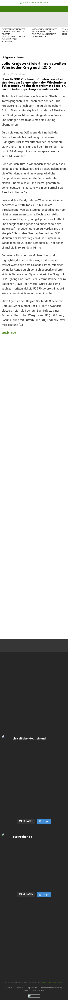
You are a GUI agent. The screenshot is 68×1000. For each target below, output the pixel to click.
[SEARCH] (64, 9)
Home (9, 988)
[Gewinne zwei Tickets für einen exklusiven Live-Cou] (34, 863)
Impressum (32, 988)
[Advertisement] (34, 598)
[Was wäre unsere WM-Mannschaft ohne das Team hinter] (34, 765)
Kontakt (19, 988)
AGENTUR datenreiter (52, 983)
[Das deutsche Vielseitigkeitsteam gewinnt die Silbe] (34, 800)
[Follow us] (59, 9)
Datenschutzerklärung (51, 988)
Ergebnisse (9, 332)
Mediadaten (38, 991)
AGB (26, 991)
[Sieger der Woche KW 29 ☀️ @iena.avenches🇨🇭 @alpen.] (34, 886)
